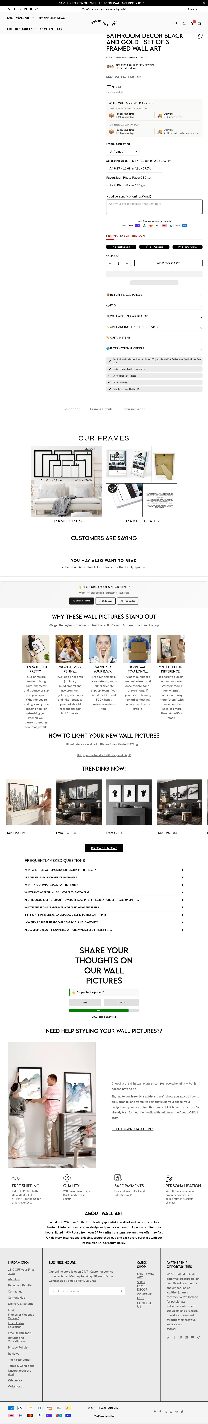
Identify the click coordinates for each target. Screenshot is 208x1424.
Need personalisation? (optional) (128, 196)
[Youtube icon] (31, 9)
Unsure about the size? (19, 1372)
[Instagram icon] (20, 9)
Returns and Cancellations (17, 1339)
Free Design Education (16, 1324)
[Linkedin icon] (25, 9)
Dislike (121, 1002)
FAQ (11, 1309)
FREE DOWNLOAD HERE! (132, 1129)
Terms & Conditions (21, 1365)
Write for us (16, 1386)
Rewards (192, 9)
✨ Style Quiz (105, 601)
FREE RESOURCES (20, 29)
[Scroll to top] (201, 1407)
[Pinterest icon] (9, 9)
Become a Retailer (20, 1285)
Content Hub (16, 1297)
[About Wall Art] (104, 23)
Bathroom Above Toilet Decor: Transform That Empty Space (103, 567)
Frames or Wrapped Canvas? (21, 1316)
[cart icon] (199, 23)
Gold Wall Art (132, 57)
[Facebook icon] (14, 9)
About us (14, 1279)
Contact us (15, 1291)
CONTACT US (144, 1304)
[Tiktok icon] (36, 9)
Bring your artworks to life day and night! (104, 755)
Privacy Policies (18, 1347)
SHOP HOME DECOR (53, 17)
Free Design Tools (20, 1333)
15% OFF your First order (21, 1271)
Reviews (13, 1353)
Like (85, 1002)
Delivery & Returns (20, 1303)
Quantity (112, 255)
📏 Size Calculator (81, 600)
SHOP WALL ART (19, 17)
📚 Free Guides (128, 601)
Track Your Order (19, 1359)
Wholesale (15, 1380)
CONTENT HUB (51, 29)
